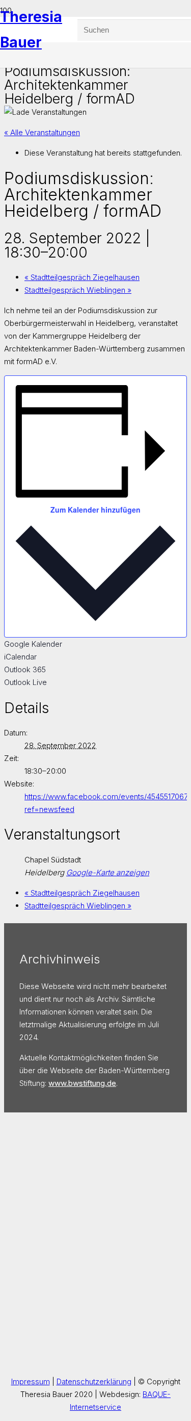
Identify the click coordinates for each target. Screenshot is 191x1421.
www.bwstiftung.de (82, 1083)
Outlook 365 (25, 669)
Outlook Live (25, 682)
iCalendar (20, 657)
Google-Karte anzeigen (107, 872)
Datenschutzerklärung (94, 1381)
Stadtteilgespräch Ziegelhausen (82, 277)
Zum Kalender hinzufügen (95, 509)
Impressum (30, 1381)
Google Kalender (33, 644)
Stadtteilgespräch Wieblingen (77, 290)
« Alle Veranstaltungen (42, 132)
